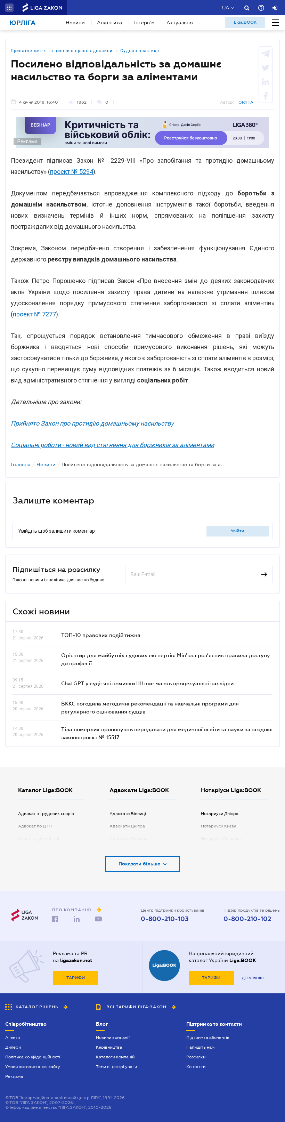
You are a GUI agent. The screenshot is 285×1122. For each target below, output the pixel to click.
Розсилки (195, 1057)
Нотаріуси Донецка (221, 838)
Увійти (237, 530)
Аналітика (109, 22)
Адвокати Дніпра (127, 826)
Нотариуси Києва (218, 826)
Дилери (13, 1047)
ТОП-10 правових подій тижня (100, 635)
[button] (9, 7)
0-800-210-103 (164, 919)
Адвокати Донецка (129, 838)
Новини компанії (113, 1037)
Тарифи (75, 977)
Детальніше (254, 978)
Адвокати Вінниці (127, 813)
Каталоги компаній (115, 1057)
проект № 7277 (34, 314)
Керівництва (109, 1047)
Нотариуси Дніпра (219, 813)
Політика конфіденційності (32, 1057)
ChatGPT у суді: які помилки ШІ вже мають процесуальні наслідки (147, 683)
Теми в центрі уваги (116, 1066)
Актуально (179, 22)
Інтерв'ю (144, 22)
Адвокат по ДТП (35, 826)
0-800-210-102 (247, 919)
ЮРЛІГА (245, 102)
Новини (75, 22)
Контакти (195, 1066)
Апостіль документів (39, 838)
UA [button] (225, 7)
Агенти (12, 1037)
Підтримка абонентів (207, 1037)
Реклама (14, 1076)
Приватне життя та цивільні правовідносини (62, 50)
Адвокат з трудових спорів (46, 813)
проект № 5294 (71, 171)
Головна (21, 464)
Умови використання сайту (32, 1066)
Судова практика (139, 50)
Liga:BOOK (245, 22)
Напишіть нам (200, 1047)
